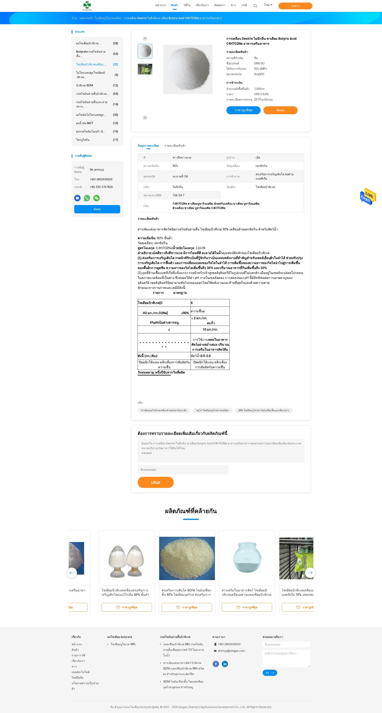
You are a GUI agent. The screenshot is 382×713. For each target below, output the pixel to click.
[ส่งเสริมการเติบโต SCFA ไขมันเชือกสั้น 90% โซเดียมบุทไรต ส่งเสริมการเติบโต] (160, 558)
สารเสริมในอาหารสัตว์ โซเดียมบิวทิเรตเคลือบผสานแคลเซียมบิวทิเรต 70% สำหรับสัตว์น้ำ (219, 594)
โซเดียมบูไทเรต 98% (123, 644)
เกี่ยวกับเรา (78, 661)
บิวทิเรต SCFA (97, 85)
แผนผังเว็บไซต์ (81, 672)
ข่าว (74, 666)
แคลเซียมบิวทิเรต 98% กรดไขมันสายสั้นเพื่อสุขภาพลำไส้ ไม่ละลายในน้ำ (183, 650)
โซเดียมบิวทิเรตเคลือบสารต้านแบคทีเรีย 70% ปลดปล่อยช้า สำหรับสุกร (278, 594)
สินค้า (75, 649)
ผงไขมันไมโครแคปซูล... (97, 114)
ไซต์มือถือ (77, 677)
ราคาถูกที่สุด (243, 110)
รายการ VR (78, 655)
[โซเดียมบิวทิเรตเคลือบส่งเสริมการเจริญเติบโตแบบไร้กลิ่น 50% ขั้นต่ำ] (100, 558)
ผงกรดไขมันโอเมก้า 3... (97, 131)
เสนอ (155, 482)
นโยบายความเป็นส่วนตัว (85, 686)
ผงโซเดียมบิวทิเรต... (97, 43)
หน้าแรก (77, 644)
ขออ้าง (295, 6)
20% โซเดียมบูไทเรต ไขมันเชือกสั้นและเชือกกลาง (263, 410)
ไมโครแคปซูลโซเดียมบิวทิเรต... (97, 75)
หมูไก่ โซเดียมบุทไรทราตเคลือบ (212, 410)
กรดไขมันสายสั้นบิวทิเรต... (97, 93)
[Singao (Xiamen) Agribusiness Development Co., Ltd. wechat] (96, 198)
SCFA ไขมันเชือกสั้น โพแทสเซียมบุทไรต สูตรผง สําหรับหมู (183, 684)
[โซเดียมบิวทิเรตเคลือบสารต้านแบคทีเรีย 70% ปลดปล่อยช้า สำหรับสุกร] (280, 558)
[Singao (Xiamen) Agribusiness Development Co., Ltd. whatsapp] (87, 198)
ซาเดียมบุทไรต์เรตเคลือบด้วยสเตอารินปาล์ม (164, 410)
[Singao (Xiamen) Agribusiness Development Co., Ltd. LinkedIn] (225, 664)
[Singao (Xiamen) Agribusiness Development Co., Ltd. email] (77, 198)
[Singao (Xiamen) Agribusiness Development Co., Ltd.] (87, 6)
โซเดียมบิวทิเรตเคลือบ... (97, 64)
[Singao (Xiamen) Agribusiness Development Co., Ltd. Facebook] (215, 664)
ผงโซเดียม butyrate (119, 637)
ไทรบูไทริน (97, 139)
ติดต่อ (97, 209)
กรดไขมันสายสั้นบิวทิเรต (175, 637)
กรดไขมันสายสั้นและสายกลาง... (97, 104)
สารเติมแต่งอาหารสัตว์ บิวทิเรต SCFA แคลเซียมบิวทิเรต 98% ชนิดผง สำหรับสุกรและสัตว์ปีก (183, 668)
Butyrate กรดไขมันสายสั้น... (97, 54)
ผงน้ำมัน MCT (97, 123)
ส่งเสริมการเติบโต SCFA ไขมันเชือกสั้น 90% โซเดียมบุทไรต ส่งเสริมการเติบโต (159, 594)
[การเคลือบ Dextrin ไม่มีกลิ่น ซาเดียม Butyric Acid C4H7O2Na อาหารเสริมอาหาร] (187, 69)
